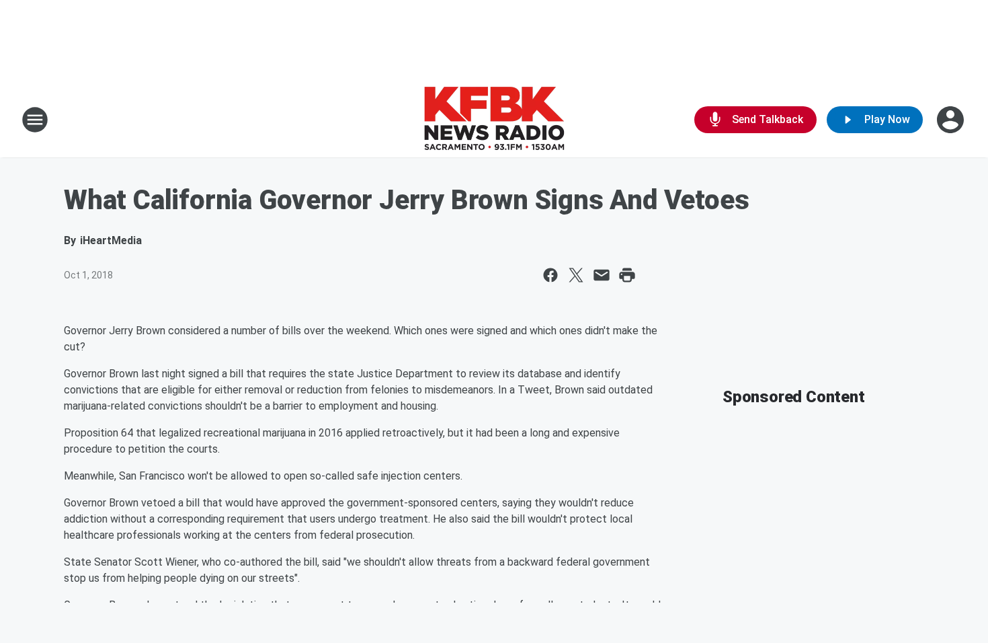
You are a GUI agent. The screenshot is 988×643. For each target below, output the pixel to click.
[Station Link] (494, 120)
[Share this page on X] (576, 275)
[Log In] (951, 119)
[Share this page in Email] (601, 275)
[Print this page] (627, 275)
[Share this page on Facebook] (550, 275)
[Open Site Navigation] (35, 119)
